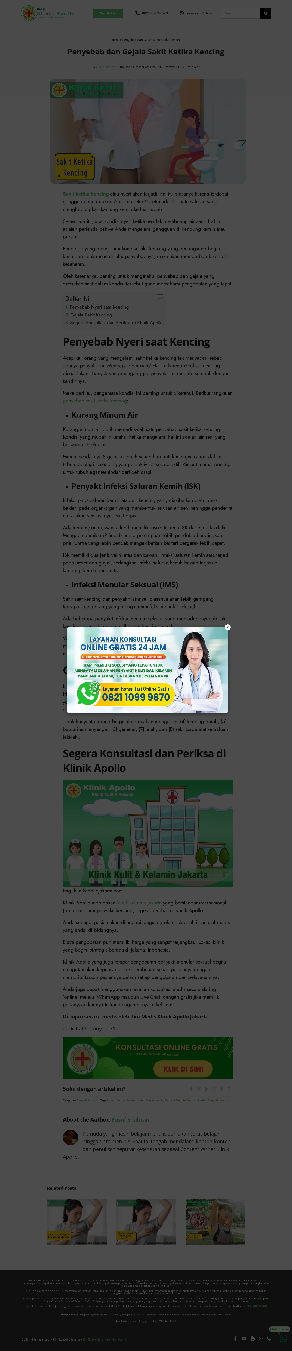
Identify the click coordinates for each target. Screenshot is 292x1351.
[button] (146, 675)
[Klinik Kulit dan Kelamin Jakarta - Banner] (147, 670)
